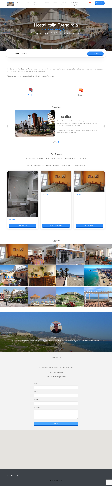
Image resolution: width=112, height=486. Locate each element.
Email (36, 392)
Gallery (46, 3)
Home (19, 3)
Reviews (54, 3)
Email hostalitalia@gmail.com (56, 29)
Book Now (99, 3)
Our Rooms (36, 4)
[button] (90, 3)
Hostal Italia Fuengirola (74, 4)
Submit (56, 423)
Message (37, 407)
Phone (36, 399)
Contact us (63, 4)
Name (36, 383)
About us (27, 4)
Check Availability (22, 225)
